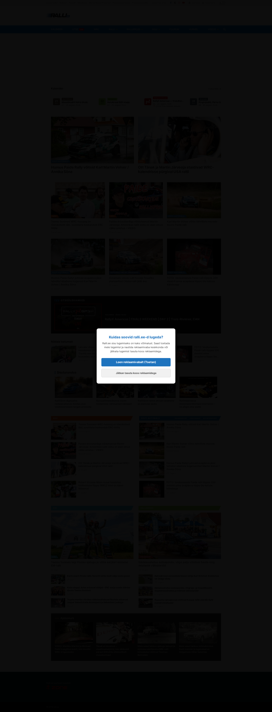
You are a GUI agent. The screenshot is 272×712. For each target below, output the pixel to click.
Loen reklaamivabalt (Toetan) (136, 362)
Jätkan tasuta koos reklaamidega (136, 373)
